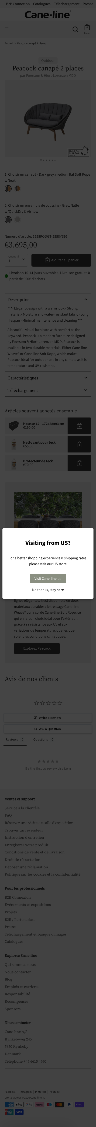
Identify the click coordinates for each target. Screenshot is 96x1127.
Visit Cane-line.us (47, 578)
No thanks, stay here (48, 590)
